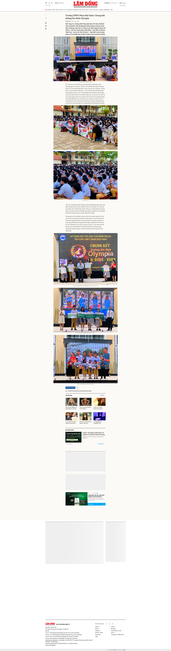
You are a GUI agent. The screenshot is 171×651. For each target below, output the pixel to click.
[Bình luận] (46, 26)
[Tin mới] (49, 3)
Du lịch (91, 9)
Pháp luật (70, 9)
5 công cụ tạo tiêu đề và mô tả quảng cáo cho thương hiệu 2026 (53, 542)
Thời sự (57, 9)
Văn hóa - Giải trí (85, 9)
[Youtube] (109, 624)
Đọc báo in (49, 5)
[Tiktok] (106, 624)
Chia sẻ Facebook (70, 387)
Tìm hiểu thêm (101, 443)
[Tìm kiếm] (51, 3)
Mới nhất (49, 9)
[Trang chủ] (46, 9)
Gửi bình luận (70, 480)
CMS (115, 649)
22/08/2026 (59, 3)
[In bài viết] (46, 29)
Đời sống (65, 9)
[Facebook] (112, 624)
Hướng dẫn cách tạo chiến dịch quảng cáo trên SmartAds (96, 495)
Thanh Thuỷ (67, 21)
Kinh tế (61, 9)
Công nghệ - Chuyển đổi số (104, 9)
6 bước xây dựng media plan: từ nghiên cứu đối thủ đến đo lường (93, 433)
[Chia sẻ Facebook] (46, 23)
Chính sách (95, 9)
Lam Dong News (123, 5)
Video (111, 9)
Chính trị (53, 9)
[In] (77, 388)
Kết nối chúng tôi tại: (99, 623)
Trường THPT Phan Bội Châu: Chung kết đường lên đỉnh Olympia (79, 390)
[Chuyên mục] (46, 3)
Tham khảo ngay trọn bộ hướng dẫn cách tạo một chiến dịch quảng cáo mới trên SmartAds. (96, 499)
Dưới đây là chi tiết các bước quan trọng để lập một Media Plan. (93, 437)
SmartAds (70, 443)
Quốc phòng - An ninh (76, 9)
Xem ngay (91, 504)
